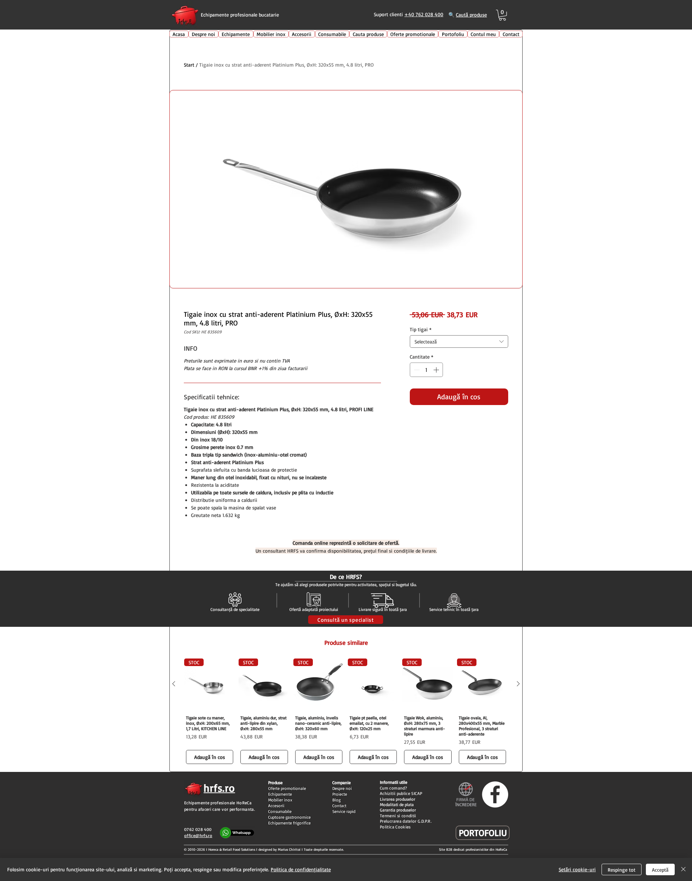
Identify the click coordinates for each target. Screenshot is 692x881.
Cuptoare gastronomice (289, 817)
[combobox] (459, 341)
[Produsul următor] (518, 683)
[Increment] (437, 370)
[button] (502, 15)
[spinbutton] (426, 370)
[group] (346, 712)
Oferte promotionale (287, 788)
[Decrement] (416, 370)
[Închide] (683, 869)
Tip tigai (420, 329)
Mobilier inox (280, 800)
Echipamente (280, 794)
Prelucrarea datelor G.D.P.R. (405, 821)
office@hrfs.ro (198, 835)
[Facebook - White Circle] (495, 794)
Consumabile (280, 811)
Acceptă (660, 870)
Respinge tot (621, 870)
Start (189, 65)
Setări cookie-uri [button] (577, 869)
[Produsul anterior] (173, 683)
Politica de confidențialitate (301, 869)
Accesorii (276, 805)
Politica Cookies (395, 827)
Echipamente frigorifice (289, 823)
